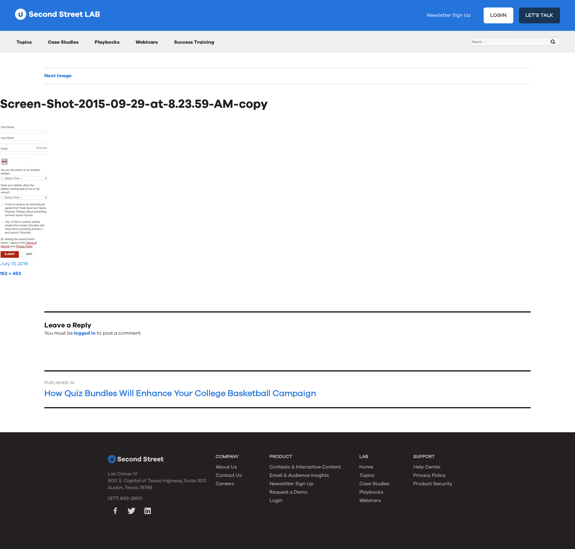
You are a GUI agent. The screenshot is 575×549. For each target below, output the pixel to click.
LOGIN (498, 15)
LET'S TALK (540, 15)
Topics (24, 42)
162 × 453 (10, 273)
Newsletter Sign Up (448, 15)
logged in (85, 333)
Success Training (194, 42)
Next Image (58, 75)
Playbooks (107, 42)
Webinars (147, 42)
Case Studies (63, 42)
